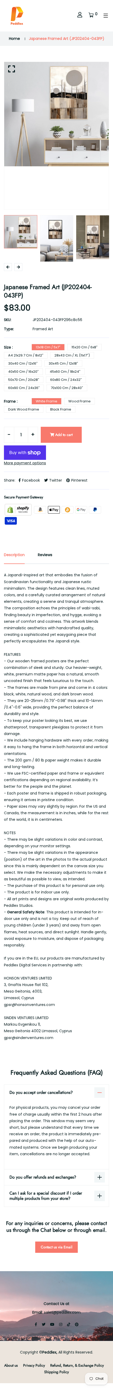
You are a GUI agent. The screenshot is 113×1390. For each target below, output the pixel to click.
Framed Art (43, 329)
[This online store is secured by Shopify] (18, 509)
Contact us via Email (56, 1247)
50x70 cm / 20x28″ (23, 379)
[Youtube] (52, 1324)
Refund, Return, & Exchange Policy (77, 1365)
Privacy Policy (34, 1365)
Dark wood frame (23, 409)
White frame (46, 401)
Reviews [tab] (45, 554)
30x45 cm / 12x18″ (63, 363)
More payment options (25, 463)
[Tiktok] (68, 1324)
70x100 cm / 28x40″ (67, 387)
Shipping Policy (56, 1372)
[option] (56, 114)
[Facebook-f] (36, 1324)
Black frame (60, 409)
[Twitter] (43, 1324)
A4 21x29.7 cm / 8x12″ (25, 355)
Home (14, 38)
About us (11, 1365)
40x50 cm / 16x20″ (23, 371)
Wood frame (79, 401)
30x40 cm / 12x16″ (23, 363)
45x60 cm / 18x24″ (65, 371)
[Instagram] (61, 1324)
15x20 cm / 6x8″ (84, 347)
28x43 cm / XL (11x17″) (72, 355)
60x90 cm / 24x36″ (24, 387)
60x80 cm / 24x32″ (66, 379)
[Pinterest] (76, 1324)
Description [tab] (14, 554)
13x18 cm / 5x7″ (48, 347)
